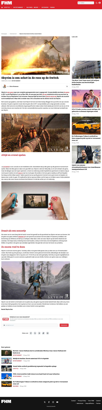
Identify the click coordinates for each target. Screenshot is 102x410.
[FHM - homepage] (6, 2)
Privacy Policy (82, 400)
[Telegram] (39, 333)
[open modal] (100, 3)
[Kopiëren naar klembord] (43, 333)
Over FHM (91, 400)
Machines (15, 386)
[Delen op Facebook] (30, 333)
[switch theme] (97, 3)
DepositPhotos (89, 403)
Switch (48, 96)
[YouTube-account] (57, 402)
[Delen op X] (35, 333)
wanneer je (21, 236)
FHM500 (52, 7)
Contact (73, 400)
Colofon (98, 400)
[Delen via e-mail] (47, 333)
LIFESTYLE (7, 7)
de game (66, 92)
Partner (98, 403)
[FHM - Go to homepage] (6, 401)
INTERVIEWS (45, 7)
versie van (53, 96)
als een (44, 94)
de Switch (6, 166)
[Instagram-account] (53, 402)
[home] (2, 7)
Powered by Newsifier (51, 406)
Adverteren (80, 403)
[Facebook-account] (49, 402)
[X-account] (45, 402)
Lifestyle (15, 368)
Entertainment (16, 80)
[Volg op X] (67, 86)
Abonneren (64, 325)
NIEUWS (36, 7)
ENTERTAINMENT (18, 7)
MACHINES (30, 7)
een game (10, 92)
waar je (20, 173)
